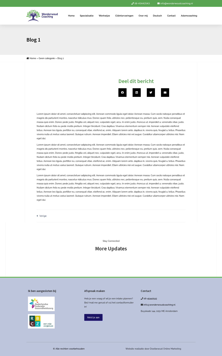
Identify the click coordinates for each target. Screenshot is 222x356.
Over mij (143, 15)
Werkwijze (104, 15)
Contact (171, 15)
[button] (122, 92)
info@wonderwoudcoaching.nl (159, 304)
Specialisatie (86, 15)
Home (71, 15)
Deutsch (157, 15)
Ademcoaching (189, 15)
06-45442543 (150, 298)
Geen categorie (47, 58)
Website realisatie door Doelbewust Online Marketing (153, 348)
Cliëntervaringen (124, 15)
